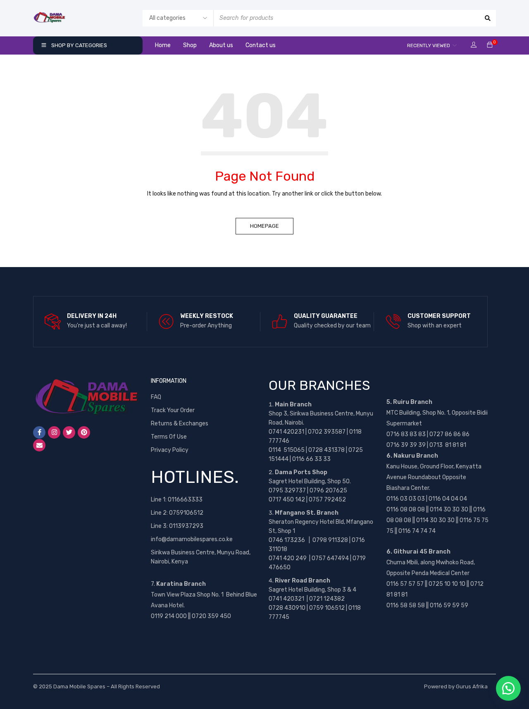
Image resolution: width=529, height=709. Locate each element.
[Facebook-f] (39, 432)
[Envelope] (39, 445)
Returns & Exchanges (179, 423)
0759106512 (186, 512)
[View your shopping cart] (490, 45)
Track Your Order (173, 410)
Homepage (264, 226)
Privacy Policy (169, 450)
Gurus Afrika (472, 686)
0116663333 (185, 499)
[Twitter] (69, 432)
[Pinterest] (84, 432)
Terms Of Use (169, 436)
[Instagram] (54, 432)
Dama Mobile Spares (79, 686)
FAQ (156, 397)
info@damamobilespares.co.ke (192, 539)
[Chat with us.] (508, 688)
